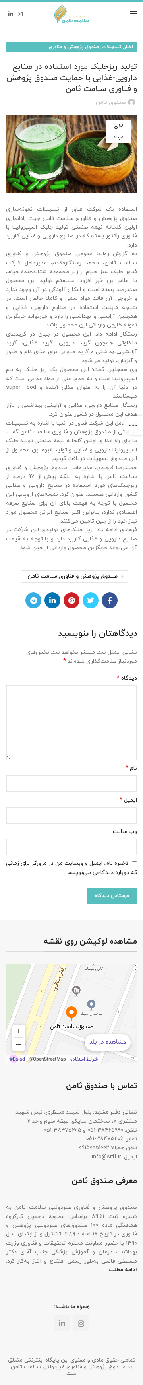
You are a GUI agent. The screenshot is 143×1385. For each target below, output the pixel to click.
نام (131, 768)
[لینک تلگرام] (33, 600)
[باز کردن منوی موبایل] (133, 14)
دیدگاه (127, 678)
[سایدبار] (133, 425)
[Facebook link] (110, 600)
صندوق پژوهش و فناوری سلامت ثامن (72, 576)
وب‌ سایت (125, 831)
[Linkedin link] (10, 14)
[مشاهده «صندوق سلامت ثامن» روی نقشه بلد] (71, 1013)
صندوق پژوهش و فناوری (74, 47)
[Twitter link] (91, 600)
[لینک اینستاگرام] (20, 14)
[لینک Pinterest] (71, 600)
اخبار (128, 47)
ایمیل (128, 800)
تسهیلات (111, 47)
